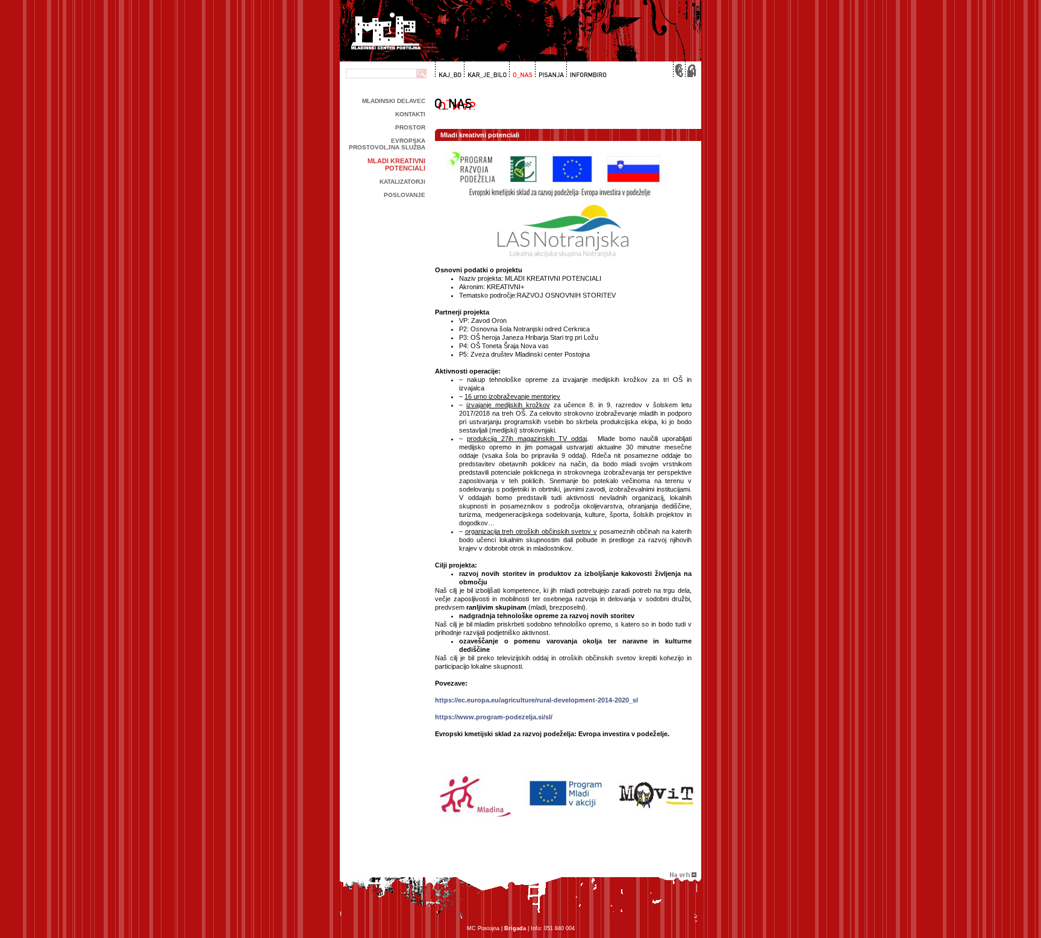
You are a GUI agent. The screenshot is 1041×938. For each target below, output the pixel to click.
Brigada (515, 928)
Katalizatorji (402, 181)
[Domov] (690, 69)
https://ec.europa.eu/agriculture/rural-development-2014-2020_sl (536, 700)
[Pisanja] (550, 69)
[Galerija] (485, 69)
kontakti (410, 114)
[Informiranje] (586, 69)
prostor (410, 127)
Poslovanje (404, 195)
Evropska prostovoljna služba (387, 144)
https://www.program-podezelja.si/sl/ (493, 717)
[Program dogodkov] (449, 69)
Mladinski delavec (393, 101)
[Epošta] (678, 69)
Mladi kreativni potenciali (396, 164)
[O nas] (521, 69)
